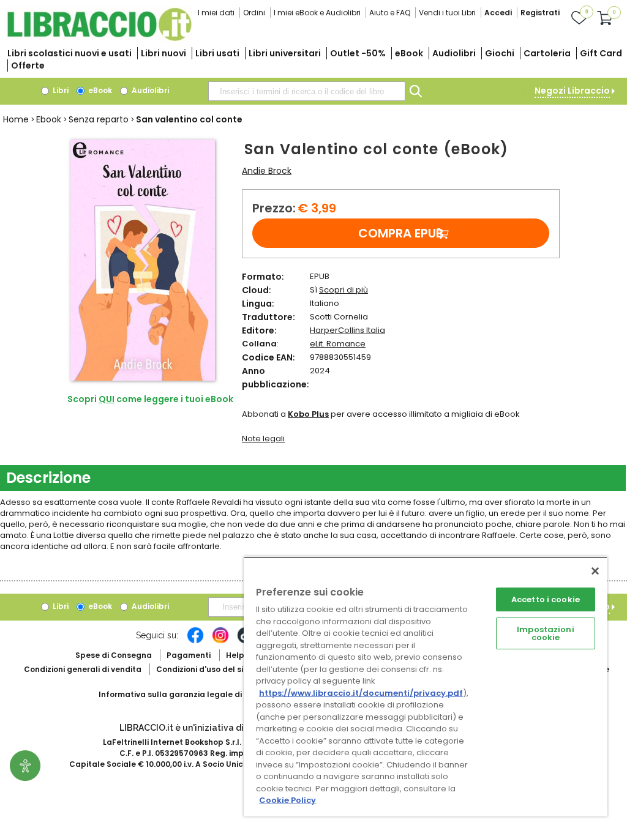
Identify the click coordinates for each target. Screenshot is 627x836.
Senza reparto (99, 119)
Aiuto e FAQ (389, 12)
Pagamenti (189, 655)
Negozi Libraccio (572, 90)
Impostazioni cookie (545, 633)
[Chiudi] (595, 571)
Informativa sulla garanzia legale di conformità (193, 694)
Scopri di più (343, 290)
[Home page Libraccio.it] (99, 38)
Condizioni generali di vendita (82, 669)
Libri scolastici (69, 53)
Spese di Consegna (113, 655)
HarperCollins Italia (347, 330)
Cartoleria (547, 53)
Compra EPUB (401, 233)
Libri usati (217, 53)
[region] (425, 686)
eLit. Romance (338, 343)
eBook (409, 53)
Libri (60, 90)
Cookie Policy (287, 800)
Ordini (254, 12)
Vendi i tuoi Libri (447, 12)
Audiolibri (454, 53)
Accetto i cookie (545, 599)
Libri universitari (285, 53)
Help (235, 655)
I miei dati (216, 12)
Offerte (28, 65)
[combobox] (306, 91)
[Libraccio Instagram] (220, 641)
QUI (107, 399)
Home (16, 119)
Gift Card (601, 53)
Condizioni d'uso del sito (204, 669)
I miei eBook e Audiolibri (317, 12)
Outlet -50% (358, 53)
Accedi (498, 12)
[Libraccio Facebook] (195, 641)
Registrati (540, 12)
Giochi (499, 53)
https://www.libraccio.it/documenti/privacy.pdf (361, 693)
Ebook (48, 119)
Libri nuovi (163, 53)
